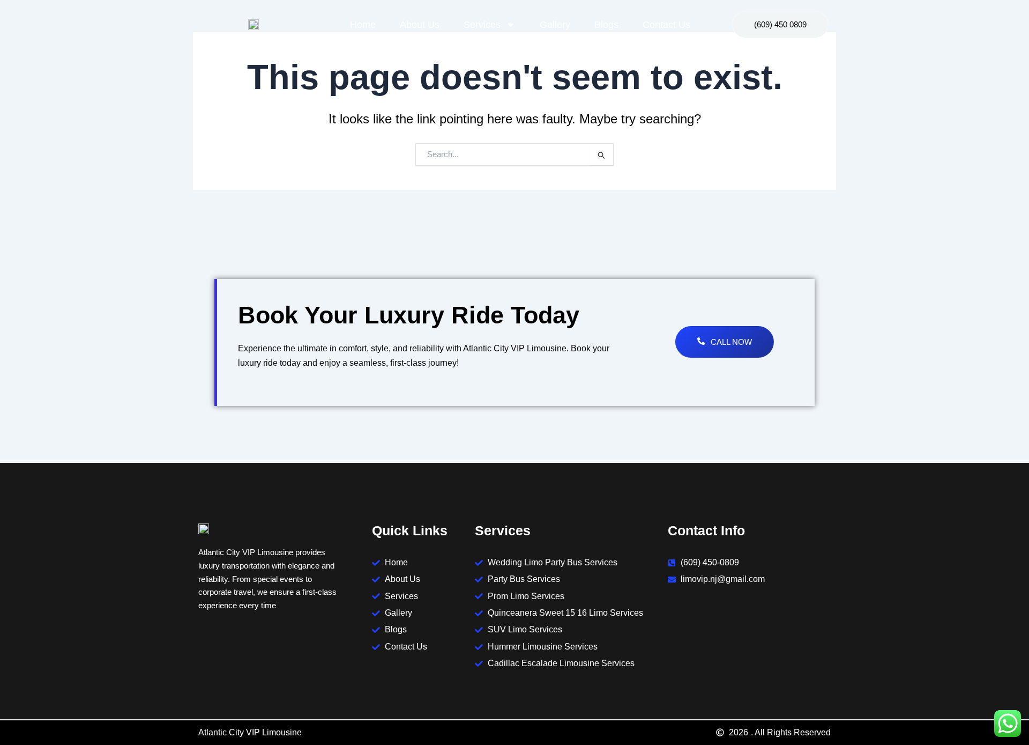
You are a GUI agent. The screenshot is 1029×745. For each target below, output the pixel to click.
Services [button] (482, 24)
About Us (419, 24)
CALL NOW (731, 341)
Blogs (606, 24)
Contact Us (666, 24)
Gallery (555, 24)
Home (363, 24)
